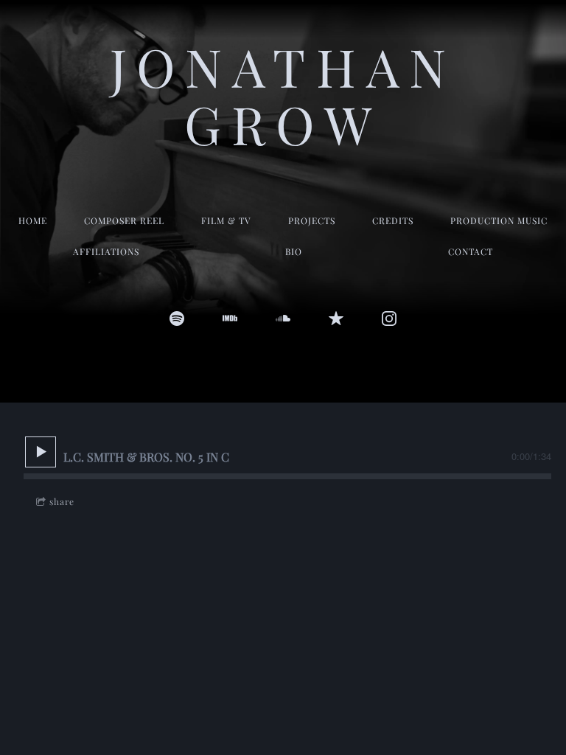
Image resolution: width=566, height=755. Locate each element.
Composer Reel (124, 220)
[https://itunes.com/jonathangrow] (336, 318)
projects (311, 220)
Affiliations (106, 251)
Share (61, 501)
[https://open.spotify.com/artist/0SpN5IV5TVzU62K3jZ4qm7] (177, 318)
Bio (293, 251)
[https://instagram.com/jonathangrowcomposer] (389, 318)
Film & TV (226, 220)
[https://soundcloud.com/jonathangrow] (283, 318)
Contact (470, 251)
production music (499, 220)
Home (32, 220)
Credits (392, 220)
